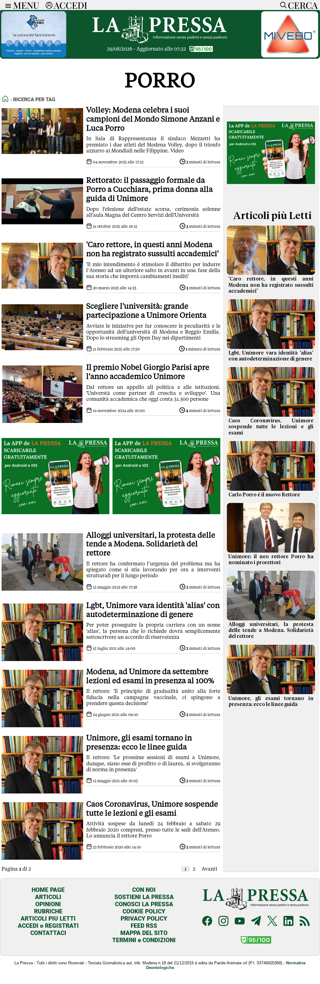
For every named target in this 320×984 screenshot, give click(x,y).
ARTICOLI (48, 897)
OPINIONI (48, 904)
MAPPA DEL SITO (144, 933)
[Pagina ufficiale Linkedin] (288, 921)
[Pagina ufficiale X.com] (272, 921)
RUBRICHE (48, 911)
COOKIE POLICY (143, 911)
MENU (26, 5)
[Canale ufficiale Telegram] (256, 921)
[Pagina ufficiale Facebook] (207, 921)
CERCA (303, 5)
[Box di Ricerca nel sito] (282, 5)
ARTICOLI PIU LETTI (48, 918)
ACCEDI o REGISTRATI (48, 925)
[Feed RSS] (305, 921)
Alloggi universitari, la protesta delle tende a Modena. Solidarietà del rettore (270, 630)
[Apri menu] (6, 5)
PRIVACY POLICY (144, 918)
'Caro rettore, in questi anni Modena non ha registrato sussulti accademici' (270, 284)
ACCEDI (70, 5)
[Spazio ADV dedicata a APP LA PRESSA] (55, 518)
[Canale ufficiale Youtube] (240, 921)
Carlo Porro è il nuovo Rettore (264, 494)
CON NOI (144, 889)
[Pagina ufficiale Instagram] (223, 921)
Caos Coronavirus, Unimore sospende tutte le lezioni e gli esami (270, 426)
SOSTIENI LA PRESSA (144, 897)
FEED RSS (144, 925)
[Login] (49, 5)
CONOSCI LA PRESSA (144, 904)
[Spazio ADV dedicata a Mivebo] (289, 56)
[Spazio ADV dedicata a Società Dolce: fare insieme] (33, 56)
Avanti (209, 869)
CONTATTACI (48, 933)
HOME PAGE (48, 889)
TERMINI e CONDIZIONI (144, 940)
